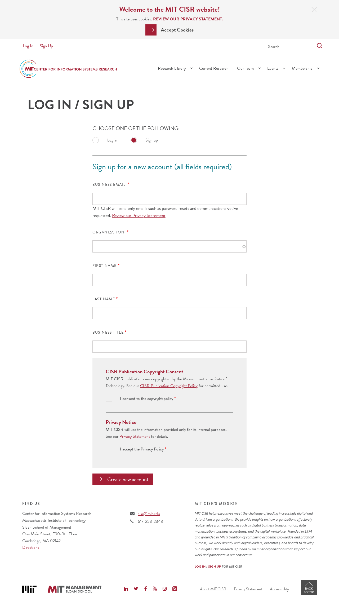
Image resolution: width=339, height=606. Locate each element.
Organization (109, 232)
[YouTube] (155, 589)
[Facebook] (145, 589)
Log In (28, 46)
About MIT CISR (213, 589)
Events (272, 68)
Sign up (151, 140)
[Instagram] (165, 589)
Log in (112, 140)
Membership (302, 68)
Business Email (109, 184)
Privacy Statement (134, 436)
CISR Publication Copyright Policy (169, 386)
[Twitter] (136, 589)
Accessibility (279, 589)
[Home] (68, 69)
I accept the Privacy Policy (142, 449)
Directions (30, 547)
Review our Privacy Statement (139, 215)
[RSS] (174, 589)
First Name (104, 265)
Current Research (214, 68)
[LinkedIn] (126, 589)
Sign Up (46, 46)
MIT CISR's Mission (216, 503)
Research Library (172, 68)
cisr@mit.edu (149, 514)
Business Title (108, 332)
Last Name (103, 299)
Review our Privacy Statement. (188, 19)
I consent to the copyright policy (146, 399)
